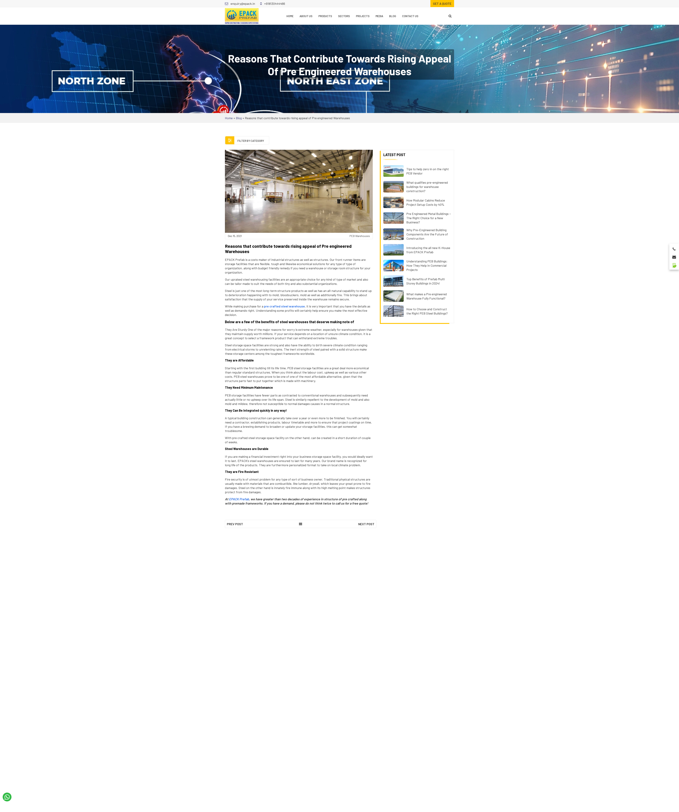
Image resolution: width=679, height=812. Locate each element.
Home (290, 16)
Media (379, 16)
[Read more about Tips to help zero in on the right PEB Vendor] (393, 171)
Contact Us (410, 16)
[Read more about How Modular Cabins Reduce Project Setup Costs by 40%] (393, 202)
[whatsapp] (7, 797)
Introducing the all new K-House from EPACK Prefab (428, 250)
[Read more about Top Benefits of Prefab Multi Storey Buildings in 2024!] (393, 281)
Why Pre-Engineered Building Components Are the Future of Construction (427, 234)
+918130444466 (274, 3)
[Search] (450, 16)
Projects (363, 16)
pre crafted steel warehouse (284, 306)
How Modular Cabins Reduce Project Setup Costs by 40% (425, 202)
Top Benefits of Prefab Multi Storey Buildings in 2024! (425, 281)
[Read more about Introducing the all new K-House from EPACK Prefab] (393, 249)
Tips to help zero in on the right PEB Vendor (427, 171)
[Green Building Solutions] (674, 264)
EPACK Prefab (239, 499)
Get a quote (442, 3)
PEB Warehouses (359, 236)
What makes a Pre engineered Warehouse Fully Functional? (426, 296)
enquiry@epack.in (242, 3)
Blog (392, 16)
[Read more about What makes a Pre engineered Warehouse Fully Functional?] (393, 296)
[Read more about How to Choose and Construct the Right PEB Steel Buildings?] (393, 311)
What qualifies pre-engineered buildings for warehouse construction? (427, 186)
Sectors (344, 16)
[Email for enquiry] (674, 256)
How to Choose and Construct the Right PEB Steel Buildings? (427, 311)
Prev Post (235, 524)
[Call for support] (674, 248)
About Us (306, 16)
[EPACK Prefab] (242, 15)
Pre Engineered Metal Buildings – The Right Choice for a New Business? (428, 218)
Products (325, 16)
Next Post (366, 524)
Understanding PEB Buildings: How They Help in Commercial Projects (426, 265)
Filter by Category (250, 140)
